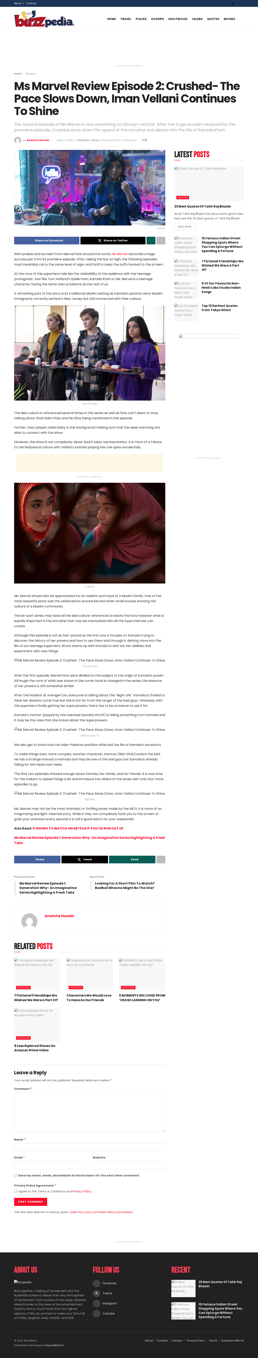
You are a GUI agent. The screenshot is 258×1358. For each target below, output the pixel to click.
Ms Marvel (119, 254)
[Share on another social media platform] (160, 240)
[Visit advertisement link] (209, 394)
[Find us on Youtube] (243, 3)
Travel (125, 19)
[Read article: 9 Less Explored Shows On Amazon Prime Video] (37, 1024)
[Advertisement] (129, 46)
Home (111, 19)
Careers (177, 1340)
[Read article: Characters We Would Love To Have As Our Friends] (90, 974)
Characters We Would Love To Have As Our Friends (89, 997)
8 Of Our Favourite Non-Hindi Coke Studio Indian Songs (221, 287)
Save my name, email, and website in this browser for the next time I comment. (79, 1175)
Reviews (30, 73)
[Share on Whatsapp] (151, 240)
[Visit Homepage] (44, 18)
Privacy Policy (82, 1191)
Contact (31, 3)
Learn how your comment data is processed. (101, 1212)
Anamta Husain (38, 140)
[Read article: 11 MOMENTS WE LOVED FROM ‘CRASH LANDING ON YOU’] (142, 974)
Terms (213, 1340)
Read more (187, 226)
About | (19, 3)
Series (95, 140)
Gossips (157, 19)
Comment (23, 1089)
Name (20, 1140)
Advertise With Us (232, 1340)
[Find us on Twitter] (232, 3)
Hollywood (177, 19)
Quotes (213, 19)
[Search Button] (242, 19)
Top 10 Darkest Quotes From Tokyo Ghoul (220, 308)
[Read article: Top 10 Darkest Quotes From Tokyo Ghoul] (186, 312)
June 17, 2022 (64, 140)
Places (141, 19)
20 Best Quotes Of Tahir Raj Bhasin (202, 206)
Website (99, 1158)
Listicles (23, 987)
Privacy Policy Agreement (35, 1186)
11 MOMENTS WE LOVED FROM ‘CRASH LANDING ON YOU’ (142, 997)
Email (19, 1158)
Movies (229, 19)
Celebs (197, 19)
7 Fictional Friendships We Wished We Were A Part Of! (36, 997)
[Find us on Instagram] (238, 3)
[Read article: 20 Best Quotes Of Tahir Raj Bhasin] (209, 183)
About (149, 1340)
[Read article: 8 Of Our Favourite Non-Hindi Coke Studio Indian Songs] (186, 290)
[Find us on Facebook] (227, 3)
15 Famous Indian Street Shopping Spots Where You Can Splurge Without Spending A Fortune (222, 244)
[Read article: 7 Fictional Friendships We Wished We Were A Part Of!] (37, 974)
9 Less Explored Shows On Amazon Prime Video (34, 1048)
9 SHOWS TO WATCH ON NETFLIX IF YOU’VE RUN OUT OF (78, 828)
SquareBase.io (55, 1345)
